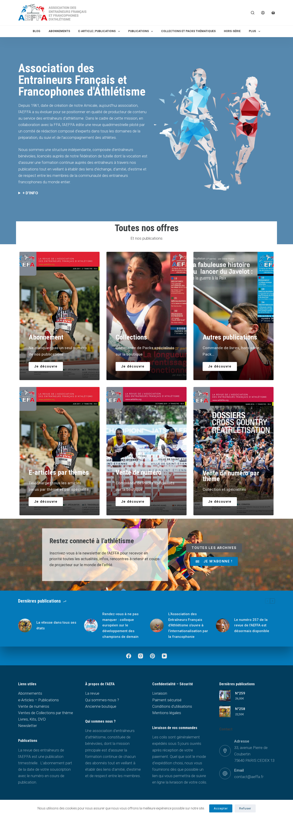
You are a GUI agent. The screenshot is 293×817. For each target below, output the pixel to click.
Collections (131, 337)
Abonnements (59, 31)
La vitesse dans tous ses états (56, 625)
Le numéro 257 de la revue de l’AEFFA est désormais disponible (251, 625)
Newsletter (27, 725)
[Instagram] (140, 655)
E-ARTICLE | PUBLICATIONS (97, 31)
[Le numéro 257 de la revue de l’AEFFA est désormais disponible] (223, 625)
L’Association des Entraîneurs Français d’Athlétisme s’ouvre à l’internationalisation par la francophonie (188, 625)
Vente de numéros (33, 706)
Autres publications (230, 337)
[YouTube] (164, 655)
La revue (92, 693)
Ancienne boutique (100, 706)
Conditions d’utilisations (172, 706)
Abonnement (46, 337)
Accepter (221, 808)
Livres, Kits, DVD (32, 719)
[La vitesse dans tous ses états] (25, 625)
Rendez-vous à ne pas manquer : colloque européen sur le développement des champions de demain (120, 625)
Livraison (159, 693)
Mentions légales (166, 712)
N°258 (240, 709)
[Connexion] (263, 12)
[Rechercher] (252, 12)
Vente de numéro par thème (231, 476)
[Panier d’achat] (273, 12)
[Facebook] (128, 655)
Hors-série (232, 31)
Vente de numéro (138, 472)
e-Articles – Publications (38, 700)
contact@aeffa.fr (248, 776)
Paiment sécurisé (167, 700)
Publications (138, 31)
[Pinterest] (152, 655)
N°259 (240, 693)
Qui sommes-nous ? (102, 700)
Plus (252, 31)
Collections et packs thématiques (188, 31)
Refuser (245, 808)
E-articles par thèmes (59, 472)
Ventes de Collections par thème (45, 712)
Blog (36, 31)
